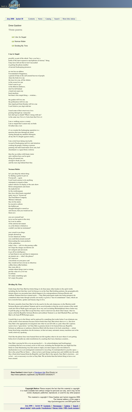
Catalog (48, 19)
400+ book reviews (71, 408)
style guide (36, 408)
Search (57, 19)
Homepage (57, 406)
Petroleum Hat (39, 372)
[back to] (14, 8)
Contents (21, 19)
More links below (69, 19)
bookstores (46, 408)
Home (40, 19)
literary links (58, 408)
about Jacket (25, 408)
